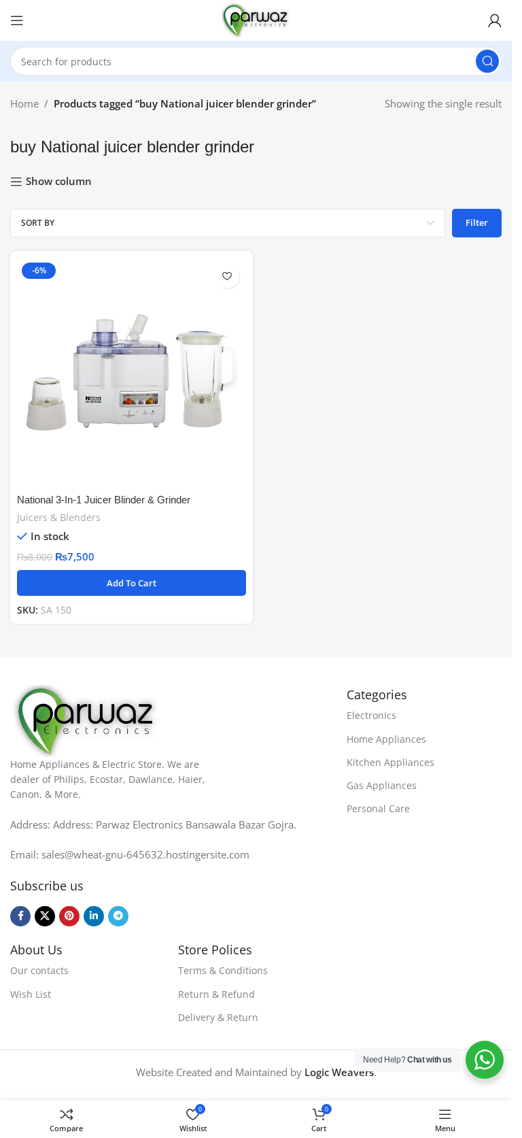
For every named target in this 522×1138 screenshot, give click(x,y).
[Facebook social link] (20, 916)
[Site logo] (256, 19)
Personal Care (378, 808)
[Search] (487, 61)
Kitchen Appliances (390, 762)
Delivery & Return (218, 1017)
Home (24, 103)
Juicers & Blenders (59, 517)
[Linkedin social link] (94, 916)
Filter (477, 222)
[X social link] (45, 916)
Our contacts (39, 970)
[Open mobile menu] (17, 20)
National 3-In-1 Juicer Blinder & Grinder (103, 499)
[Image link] (86, 719)
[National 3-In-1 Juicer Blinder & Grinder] (131, 372)
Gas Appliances (382, 785)
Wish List (30, 994)
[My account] (494, 20)
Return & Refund (216, 994)
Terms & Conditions (223, 970)
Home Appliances (386, 739)
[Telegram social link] (118, 916)
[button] (131, 583)
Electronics (371, 715)
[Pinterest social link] (69, 916)
